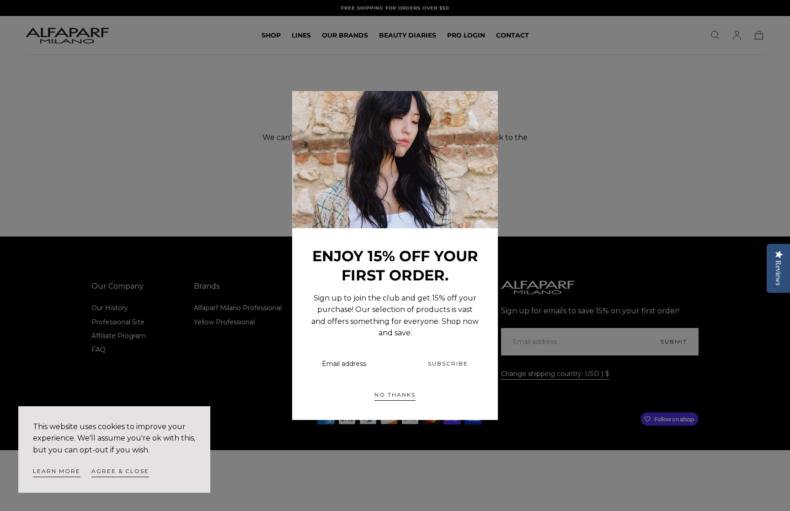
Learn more (56, 471)
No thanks (395, 394)
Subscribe (448, 363)
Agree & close (120, 471)
